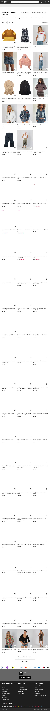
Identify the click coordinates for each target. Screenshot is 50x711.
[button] (15, 706)
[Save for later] (14, 42)
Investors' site (20, 691)
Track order (4, 687)
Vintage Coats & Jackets (37, 12)
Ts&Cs (42, 709)
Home (3, 8)
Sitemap (3, 695)
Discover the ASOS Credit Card (40, 695)
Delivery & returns (5, 689)
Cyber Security (21, 693)
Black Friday (37, 691)
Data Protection (4, 697)
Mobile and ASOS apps (39, 685)
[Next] (47, 12)
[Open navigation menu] (2, 2)
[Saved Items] (45, 2)
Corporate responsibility (22, 689)
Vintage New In (27, 12)
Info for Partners (37, 693)
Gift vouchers (37, 687)
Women (7, 8)
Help (2, 685)
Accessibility (46, 709)
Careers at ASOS (21, 687)
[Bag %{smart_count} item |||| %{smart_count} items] (48, 2)
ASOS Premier (4, 691)
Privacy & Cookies (37, 709)
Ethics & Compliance (5, 699)
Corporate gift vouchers (39, 689)
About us (19, 685)
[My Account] (41, 2)
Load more (25, 661)
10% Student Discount (6, 693)
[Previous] (21, 12)
